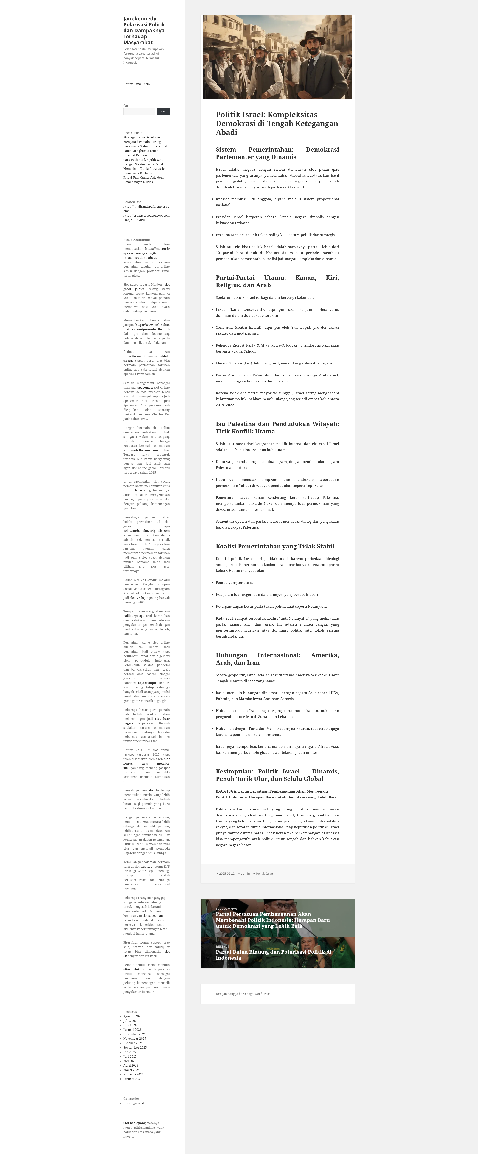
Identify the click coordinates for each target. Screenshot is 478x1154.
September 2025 (135, 1047)
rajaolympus (147, 683)
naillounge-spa (133, 616)
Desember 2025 (134, 1034)
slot (151, 790)
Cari (126, 106)
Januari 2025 (132, 1079)
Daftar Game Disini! (137, 84)
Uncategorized (133, 1103)
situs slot (131, 969)
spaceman (145, 387)
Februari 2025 (133, 1074)
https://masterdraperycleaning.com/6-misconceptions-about (146, 253)
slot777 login (139, 598)
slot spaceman (153, 916)
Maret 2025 (131, 1070)
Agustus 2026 (132, 1016)
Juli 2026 (129, 1021)
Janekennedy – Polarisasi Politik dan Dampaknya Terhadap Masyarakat (144, 30)
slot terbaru (132, 490)
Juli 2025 (129, 1052)
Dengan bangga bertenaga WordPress (243, 994)
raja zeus (142, 822)
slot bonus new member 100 (146, 763)
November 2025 (134, 1038)
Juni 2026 (130, 1025)
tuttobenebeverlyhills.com (150, 531)
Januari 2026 (132, 1030)
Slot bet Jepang (134, 1123)
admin (245, 873)
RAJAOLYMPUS (136, 220)
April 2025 (130, 1065)
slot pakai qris (324, 169)
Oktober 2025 (133, 1043)
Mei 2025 (129, 1061)
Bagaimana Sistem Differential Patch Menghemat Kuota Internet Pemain (145, 150)
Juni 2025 (130, 1056)
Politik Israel (265, 873)
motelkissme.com (144, 450)
